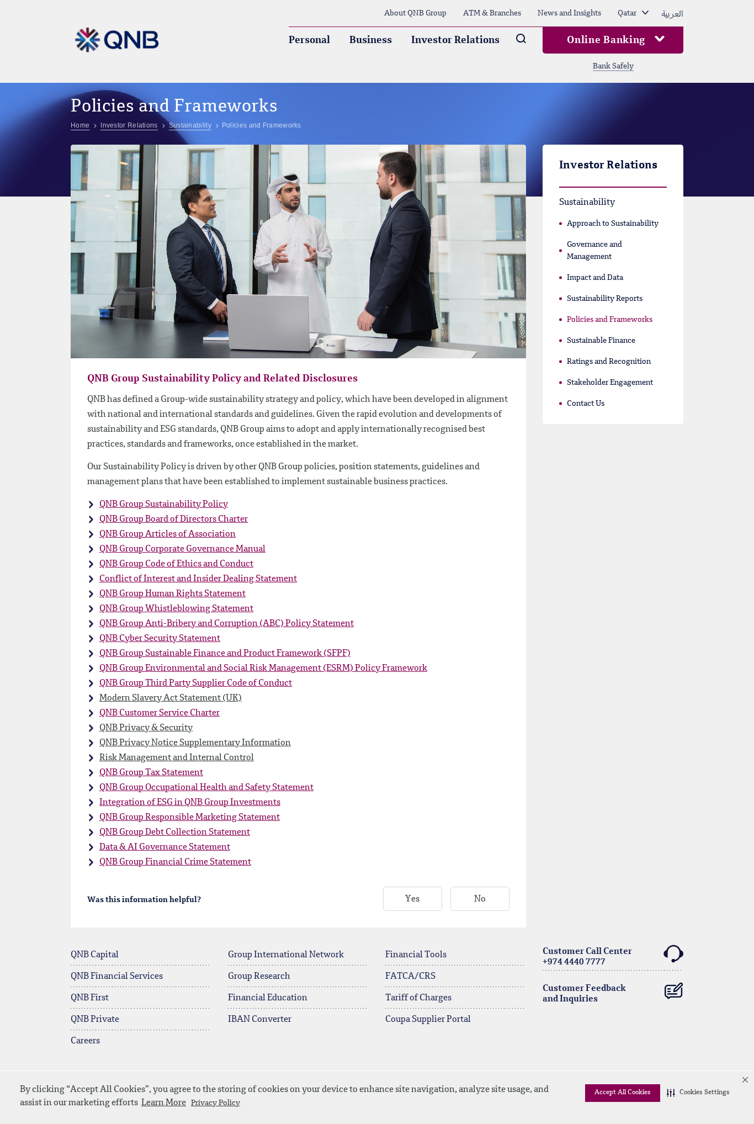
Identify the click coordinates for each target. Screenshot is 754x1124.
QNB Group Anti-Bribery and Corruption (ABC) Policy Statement (226, 623)
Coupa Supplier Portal (428, 1019)
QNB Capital (95, 955)
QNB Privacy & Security (146, 728)
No (480, 899)
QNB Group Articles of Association (167, 534)
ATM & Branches (492, 13)
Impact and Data (595, 278)
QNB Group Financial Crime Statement (175, 862)
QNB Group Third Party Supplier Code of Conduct (195, 683)
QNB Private (95, 1019)
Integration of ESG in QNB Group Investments (189, 802)
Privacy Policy (215, 1103)
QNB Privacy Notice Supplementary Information (195, 743)
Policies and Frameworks (609, 320)
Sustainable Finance (601, 340)
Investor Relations (455, 40)
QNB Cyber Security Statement (159, 638)
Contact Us (585, 403)
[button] (698, 1093)
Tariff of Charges (418, 998)
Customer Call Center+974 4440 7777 (587, 957)
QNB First (90, 998)
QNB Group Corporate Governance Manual (182, 549)
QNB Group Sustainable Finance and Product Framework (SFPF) (225, 653)
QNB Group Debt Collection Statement (174, 832)
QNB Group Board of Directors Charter (173, 519)
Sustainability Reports (605, 299)
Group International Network (286, 955)
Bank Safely (613, 66)
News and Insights (569, 13)
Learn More (163, 1103)
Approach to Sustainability (613, 223)
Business (370, 40)
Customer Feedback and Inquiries (584, 994)
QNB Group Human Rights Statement (172, 594)
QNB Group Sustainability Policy (163, 504)
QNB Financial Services (117, 976)
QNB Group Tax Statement (151, 772)
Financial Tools (416, 955)
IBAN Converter (259, 1019)
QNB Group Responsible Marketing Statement (189, 817)
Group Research (259, 976)
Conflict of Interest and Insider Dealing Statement (198, 579)
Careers (85, 1041)
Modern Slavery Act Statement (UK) (170, 698)
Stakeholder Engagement (610, 382)
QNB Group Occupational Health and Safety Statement (206, 787)
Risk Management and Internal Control (176, 758)
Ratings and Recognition (609, 361)
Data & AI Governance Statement (164, 847)
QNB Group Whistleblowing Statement (176, 609)
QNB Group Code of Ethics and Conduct (176, 564)
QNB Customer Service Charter (159, 713)
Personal (309, 40)
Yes (412, 899)
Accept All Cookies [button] (622, 1092)
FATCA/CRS (410, 976)
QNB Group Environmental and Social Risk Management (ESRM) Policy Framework (263, 668)
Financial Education (267, 998)
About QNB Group (415, 13)
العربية (672, 13)
